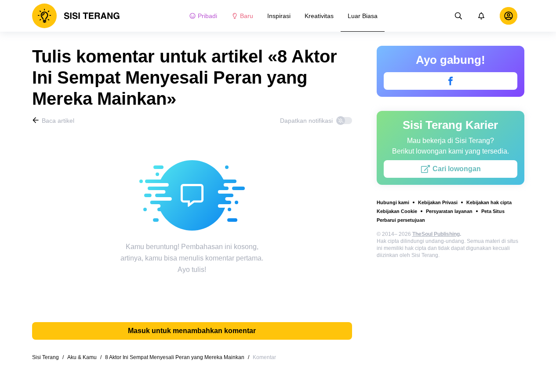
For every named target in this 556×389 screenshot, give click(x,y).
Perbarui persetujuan (401, 220)
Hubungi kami (393, 202)
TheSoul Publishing (436, 234)
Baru (246, 15)
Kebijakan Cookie (397, 211)
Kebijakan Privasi (438, 202)
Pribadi (207, 15)
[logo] (76, 16)
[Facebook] (450, 81)
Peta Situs (493, 211)
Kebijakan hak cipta (489, 202)
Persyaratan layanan (449, 211)
